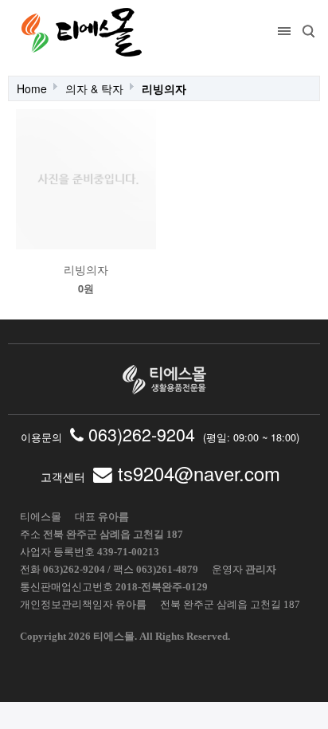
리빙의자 (164, 88)
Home (32, 88)
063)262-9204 (139, 433)
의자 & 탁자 (94, 88)
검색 (308, 31)
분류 (284, 31)
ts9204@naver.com (196, 473)
